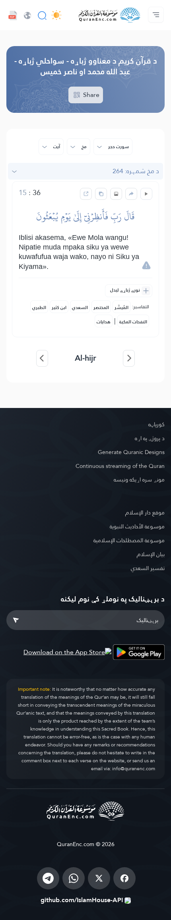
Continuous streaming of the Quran (120, 466)
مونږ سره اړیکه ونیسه (139, 479)
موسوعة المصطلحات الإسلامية (129, 540)
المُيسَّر (121, 307)
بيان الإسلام (151, 554)
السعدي (80, 307)
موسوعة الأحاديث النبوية (137, 526)
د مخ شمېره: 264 (136, 171)
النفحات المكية (133, 321)
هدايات (104, 321)
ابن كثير (59, 307)
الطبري (39, 307)
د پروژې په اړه (150, 438)
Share (90, 95)
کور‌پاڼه (156, 424)
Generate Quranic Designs (131, 452)
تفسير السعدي (148, 568)
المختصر (101, 307)
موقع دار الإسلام (145, 512)
